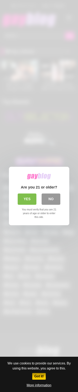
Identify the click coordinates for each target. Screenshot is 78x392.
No (50, 199)
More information (39, 385)
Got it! (39, 376)
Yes (27, 199)
